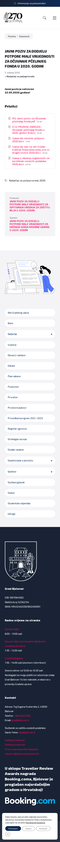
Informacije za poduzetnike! (32, 3)
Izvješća (12, 344)
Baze (10, 323)
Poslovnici (13, 386)
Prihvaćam (13, 828)
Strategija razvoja (17, 439)
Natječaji (12, 334)
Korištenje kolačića (35, 822)
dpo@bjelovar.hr (27, 732)
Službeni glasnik (16, 482)
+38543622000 (22, 715)
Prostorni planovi (17, 407)
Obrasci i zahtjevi (16, 355)
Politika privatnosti (15, 744)
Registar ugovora (17, 428)
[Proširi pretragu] (44, 18)
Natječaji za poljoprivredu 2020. (27, 180)
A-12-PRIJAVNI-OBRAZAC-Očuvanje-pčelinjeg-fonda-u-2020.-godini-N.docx (28, 129)
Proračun (13, 397)
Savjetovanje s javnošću (20, 460)
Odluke (11, 365)
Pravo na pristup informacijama (21, 749)
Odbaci (28, 828)
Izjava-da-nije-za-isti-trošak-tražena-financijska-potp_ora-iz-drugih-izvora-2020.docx (31, 149)
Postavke (43, 828)
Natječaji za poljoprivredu (20, 76)
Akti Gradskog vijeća (18, 312)
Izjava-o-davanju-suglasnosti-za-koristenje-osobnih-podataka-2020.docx (31, 161)
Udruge (11, 513)
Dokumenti (24, 36)
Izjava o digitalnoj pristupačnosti (22, 753)
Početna (12, 36)
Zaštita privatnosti (15, 740)
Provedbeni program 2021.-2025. (25, 418)
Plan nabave (14, 376)
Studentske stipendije (19, 503)
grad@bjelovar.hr (20, 720)
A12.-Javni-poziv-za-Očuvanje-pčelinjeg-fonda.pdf (29, 120)
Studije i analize (16, 449)
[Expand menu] (54, 18)
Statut (11, 492)
